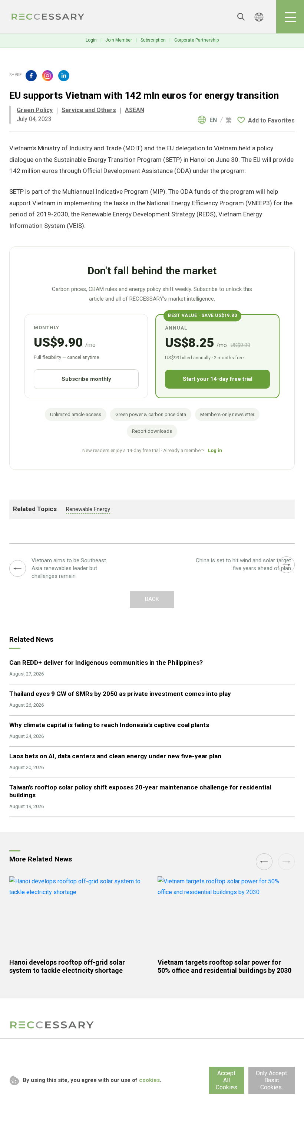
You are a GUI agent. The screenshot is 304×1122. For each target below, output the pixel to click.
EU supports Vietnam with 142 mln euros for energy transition (48, 16)
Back (152, 599)
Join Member (118, 40)
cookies (149, 1080)
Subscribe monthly (86, 379)
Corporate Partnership (196, 40)
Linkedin (63, 75)
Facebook (31, 75)
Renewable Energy (88, 509)
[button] (264, 861)
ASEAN (134, 110)
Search (241, 16)
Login (91, 40)
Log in (215, 450)
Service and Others (89, 110)
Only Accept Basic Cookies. (271, 1080)
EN (213, 120)
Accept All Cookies (226, 1080)
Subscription (153, 40)
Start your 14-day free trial (217, 379)
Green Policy (35, 110)
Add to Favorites (271, 120)
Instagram (47, 75)
